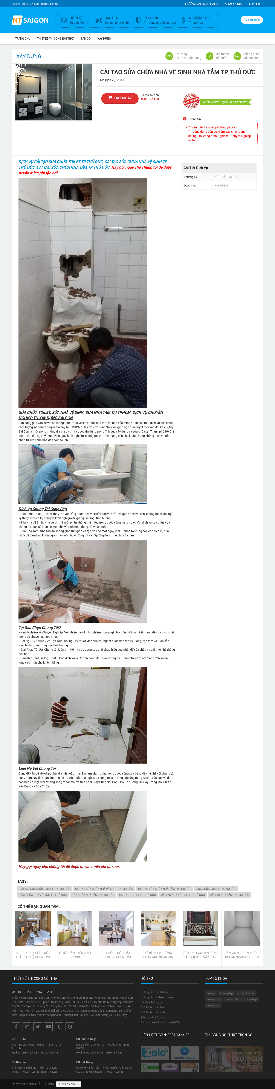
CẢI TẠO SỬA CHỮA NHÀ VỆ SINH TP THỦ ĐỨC (104, 889)
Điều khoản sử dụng (153, 1017)
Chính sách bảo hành (153, 1007)
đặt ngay (123, 97)
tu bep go (212, 1005)
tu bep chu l (233, 999)
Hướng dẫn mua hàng (201, 4)
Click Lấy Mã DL (68, 1084)
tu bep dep (226, 993)
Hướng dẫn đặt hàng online (157, 997)
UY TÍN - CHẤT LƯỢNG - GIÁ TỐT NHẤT (224, 102)
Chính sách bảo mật (153, 1012)
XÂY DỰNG (104, 38)
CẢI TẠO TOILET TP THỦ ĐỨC (137, 895)
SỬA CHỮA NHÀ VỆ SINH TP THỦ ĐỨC (43, 895)
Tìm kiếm (254, 20)
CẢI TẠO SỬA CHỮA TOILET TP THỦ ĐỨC (45, 889)
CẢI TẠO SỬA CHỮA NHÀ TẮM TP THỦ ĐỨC (164, 889)
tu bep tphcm (246, 993)
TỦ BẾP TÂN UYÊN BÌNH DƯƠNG (75, 955)
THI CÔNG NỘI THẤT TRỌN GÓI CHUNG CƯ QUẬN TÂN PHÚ (116, 955)
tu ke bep (251, 999)
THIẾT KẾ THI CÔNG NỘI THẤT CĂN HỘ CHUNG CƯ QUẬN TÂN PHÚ (33, 955)
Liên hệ (254, 4)
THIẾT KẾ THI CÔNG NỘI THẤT (55, 38)
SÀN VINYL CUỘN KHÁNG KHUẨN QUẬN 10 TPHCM (242, 955)
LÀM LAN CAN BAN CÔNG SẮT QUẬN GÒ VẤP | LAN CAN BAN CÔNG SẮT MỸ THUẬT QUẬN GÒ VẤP (200, 955)
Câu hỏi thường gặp (152, 1002)
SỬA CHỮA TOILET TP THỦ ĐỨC (216, 889)
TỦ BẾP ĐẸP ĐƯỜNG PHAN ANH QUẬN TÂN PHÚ (158, 955)
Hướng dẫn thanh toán (154, 992)
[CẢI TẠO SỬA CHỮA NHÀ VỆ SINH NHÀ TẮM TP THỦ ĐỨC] (53, 92)
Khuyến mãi (234, 4)
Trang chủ (22, 38)
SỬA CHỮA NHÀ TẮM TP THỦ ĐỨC (93, 895)
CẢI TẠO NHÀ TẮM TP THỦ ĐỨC (229, 895)
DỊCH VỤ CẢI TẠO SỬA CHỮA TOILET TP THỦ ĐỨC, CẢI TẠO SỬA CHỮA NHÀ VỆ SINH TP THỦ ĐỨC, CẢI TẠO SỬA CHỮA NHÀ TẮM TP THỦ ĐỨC (92, 164)
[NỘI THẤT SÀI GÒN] (30, 20)
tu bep (211, 993)
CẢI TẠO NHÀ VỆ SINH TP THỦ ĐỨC (183, 895)
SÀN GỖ (86, 38)
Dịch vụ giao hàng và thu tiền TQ (160, 1022)
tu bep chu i (214, 999)
